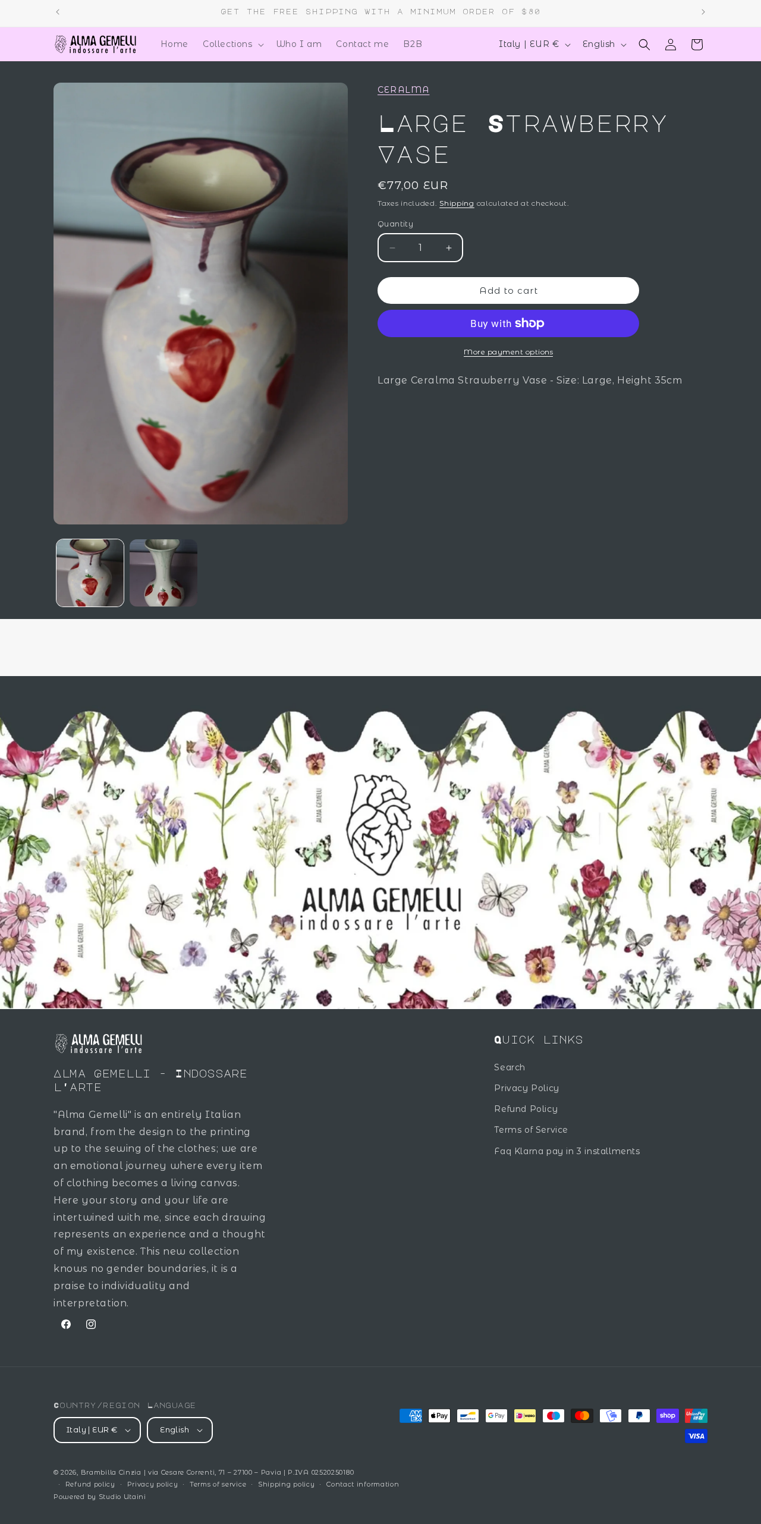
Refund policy (90, 1484)
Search (510, 1067)
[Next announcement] (703, 12)
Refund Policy (526, 1109)
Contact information (362, 1484)
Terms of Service (531, 1129)
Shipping (456, 202)
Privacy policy (152, 1484)
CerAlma (403, 89)
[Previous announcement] (58, 12)
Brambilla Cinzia (112, 1472)
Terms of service (218, 1484)
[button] (232, 44)
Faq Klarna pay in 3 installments (567, 1151)
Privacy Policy (526, 1088)
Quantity (395, 223)
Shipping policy (286, 1484)
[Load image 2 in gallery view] (163, 573)
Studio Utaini (122, 1496)
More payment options (508, 351)
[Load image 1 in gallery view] (90, 573)
